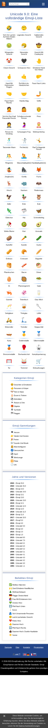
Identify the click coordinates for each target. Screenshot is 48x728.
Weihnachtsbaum (17, 591)
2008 (12, 552)
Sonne (13, 635)
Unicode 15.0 (21, 486)
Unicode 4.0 (20, 557)
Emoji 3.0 (19, 529)
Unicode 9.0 (20, 526)
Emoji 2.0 (19, 532)
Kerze (13, 609)
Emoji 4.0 (19, 523)
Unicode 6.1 (20, 543)
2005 (12, 555)
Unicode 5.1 (20, 552)
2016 (12, 523)
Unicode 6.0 (20, 546)
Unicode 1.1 (20, 566)
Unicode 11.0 (21, 512)
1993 (12, 566)
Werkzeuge (17, 457)
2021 (12, 489)
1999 (12, 563)
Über (17, 647)
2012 (12, 543)
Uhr (14, 464)
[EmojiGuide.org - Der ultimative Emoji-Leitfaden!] (4, 4)
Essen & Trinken (18, 395)
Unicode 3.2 (20, 560)
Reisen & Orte (18, 402)
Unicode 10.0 (21, 517)
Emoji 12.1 (20, 503)
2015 (12, 532)
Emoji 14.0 (20, 489)
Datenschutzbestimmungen (29, 726)
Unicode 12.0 (21, 506)
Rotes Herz (15, 620)
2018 (12, 512)
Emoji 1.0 (19, 535)
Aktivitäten (16, 398)
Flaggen (15, 413)
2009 (12, 549)
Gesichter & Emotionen (21, 384)
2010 (12, 546)
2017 (12, 517)
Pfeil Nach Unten (17, 606)
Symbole (16, 409)
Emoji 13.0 (20, 497)
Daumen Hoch (16, 624)
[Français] (31, 654)
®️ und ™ (16, 654)
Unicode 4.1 (20, 555)
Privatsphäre (38, 647)
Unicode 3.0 (20, 563)
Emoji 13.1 (20, 495)
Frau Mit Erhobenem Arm (20, 599)
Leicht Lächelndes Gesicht (20, 617)
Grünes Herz (15, 602)
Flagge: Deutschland (18, 595)
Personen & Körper (19, 388)
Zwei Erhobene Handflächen (21, 588)
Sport (14, 453)
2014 (12, 540)
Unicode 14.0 (21, 492)
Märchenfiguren (18, 446)
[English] (24, 654)
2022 (12, 483)
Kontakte (26, 647)
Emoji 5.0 (19, 520)
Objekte (15, 406)
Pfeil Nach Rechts (17, 627)
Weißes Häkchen (17, 584)
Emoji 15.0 (20, 483)
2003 (12, 557)
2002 (12, 560)
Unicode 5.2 (20, 549)
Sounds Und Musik (19, 443)
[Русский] (34, 654)
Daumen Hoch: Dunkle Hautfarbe (23, 631)
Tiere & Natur (17, 391)
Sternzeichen (17, 450)
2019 (12, 503)
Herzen (15, 432)
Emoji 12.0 (20, 509)
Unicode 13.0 (21, 500)
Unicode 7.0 (20, 540)
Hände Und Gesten (20, 435)
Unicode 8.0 (20, 537)
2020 (12, 495)
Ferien (15, 439)
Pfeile (14, 461)
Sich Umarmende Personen (21, 613)
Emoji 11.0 (20, 515)
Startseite (8, 647)
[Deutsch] (28, 654)
